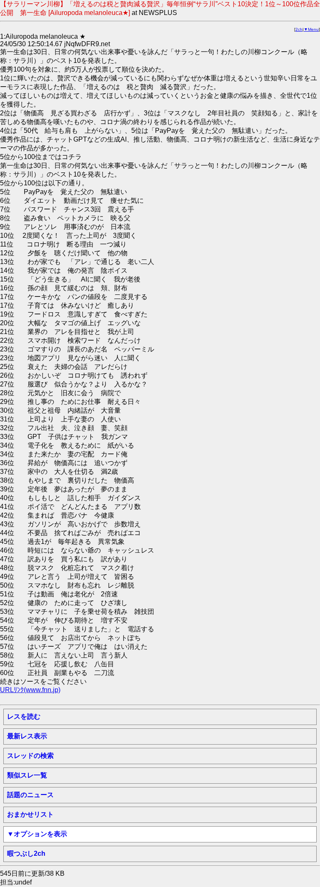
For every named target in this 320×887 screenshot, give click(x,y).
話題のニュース (30, 794)
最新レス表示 (27, 736)
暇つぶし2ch (26, 853)
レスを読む (23, 716)
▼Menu (311, 29)
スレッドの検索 (30, 755)
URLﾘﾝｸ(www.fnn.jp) (30, 689)
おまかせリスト (30, 814)
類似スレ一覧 (27, 775)
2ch (298, 29)
